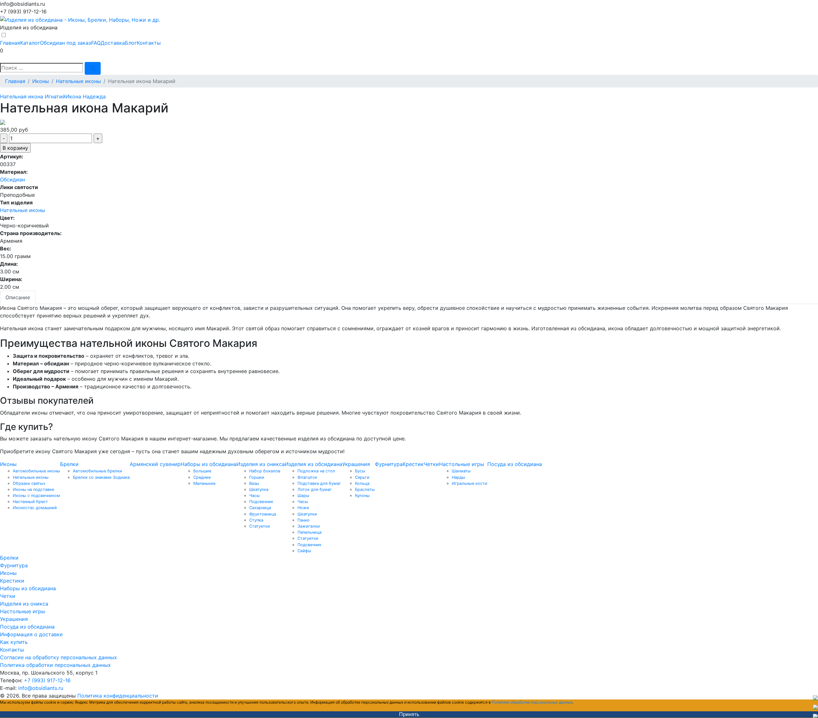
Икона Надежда (86, 96)
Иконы (8, 464)
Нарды (458, 477)
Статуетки (259, 526)
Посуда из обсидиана (514, 464)
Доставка (113, 43)
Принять (409, 714)
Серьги (362, 477)
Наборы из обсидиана (208, 464)
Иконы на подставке (33, 489)
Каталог (30, 43)
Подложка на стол (316, 471)
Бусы (360, 471)
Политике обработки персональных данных (532, 702)
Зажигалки (308, 526)
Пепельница (309, 532)
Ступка (256, 520)
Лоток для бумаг (314, 489)
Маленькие (204, 483)
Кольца (362, 483)
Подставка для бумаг (319, 483)
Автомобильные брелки (97, 471)
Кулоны (362, 495)
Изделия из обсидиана (313, 464)
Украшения (356, 464)
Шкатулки (307, 514)
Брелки (69, 464)
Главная (10, 43)
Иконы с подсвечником (36, 495)
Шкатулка (258, 489)
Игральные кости (469, 483)
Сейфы (304, 550)
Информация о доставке (31, 634)
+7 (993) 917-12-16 (47, 680)
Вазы (254, 483)
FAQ (96, 43)
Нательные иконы (22, 210)
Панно (303, 520)
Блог (131, 43)
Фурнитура (389, 464)
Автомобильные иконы (36, 471)
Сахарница (260, 507)
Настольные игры (461, 464)
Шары (303, 495)
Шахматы (461, 471)
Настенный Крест (30, 501)
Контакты (149, 43)
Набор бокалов (264, 471)
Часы (254, 495)
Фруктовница (262, 514)
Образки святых (29, 483)
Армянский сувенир (155, 464)
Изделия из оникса (260, 464)
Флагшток (307, 477)
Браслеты (365, 489)
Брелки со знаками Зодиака (101, 477)
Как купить (14, 642)
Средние (202, 477)
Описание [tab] (17, 297)
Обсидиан (12, 179)
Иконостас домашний (35, 507)
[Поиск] (93, 68)
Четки (431, 464)
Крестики (12, 580)
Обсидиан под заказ (65, 43)
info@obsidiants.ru (40, 688)
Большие (202, 471)
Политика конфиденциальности (117, 695)
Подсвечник (261, 501)
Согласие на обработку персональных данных (58, 657)
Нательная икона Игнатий (33, 96)
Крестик (413, 464)
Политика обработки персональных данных (55, 665)
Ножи (303, 507)
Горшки (256, 477)
